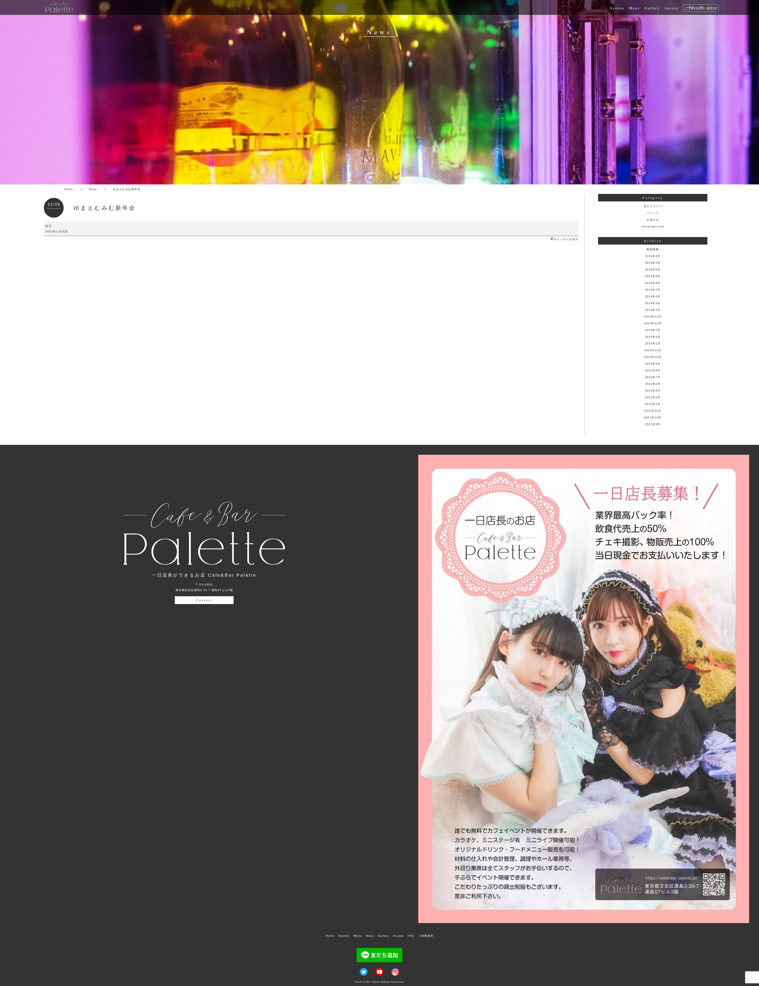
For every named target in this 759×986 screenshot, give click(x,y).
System (617, 8)
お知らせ (653, 219)
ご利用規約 (425, 935)
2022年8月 (653, 370)
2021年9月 (653, 424)
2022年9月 (653, 363)
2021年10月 (653, 417)
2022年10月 (653, 357)
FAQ (411, 935)
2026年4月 (653, 256)
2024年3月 (653, 303)
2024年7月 (653, 289)
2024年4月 (653, 296)
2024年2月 (653, 309)
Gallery (652, 8)
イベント (653, 212)
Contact (204, 600)
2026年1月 (653, 262)
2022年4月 (653, 390)
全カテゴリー (653, 206)
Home (68, 189)
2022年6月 (653, 383)
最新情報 (653, 249)
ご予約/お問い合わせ (700, 8)
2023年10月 (653, 323)
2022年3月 (653, 397)
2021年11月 (652, 410)
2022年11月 (652, 350)
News (93, 189)
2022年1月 (653, 404)
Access (671, 8)
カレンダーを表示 (566, 239)
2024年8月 (653, 283)
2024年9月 (653, 276)
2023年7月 (653, 330)
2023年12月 (653, 316)
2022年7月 (653, 377)
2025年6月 (653, 269)
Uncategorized (653, 226)
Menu (634, 8)
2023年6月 (653, 336)
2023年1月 (653, 343)
